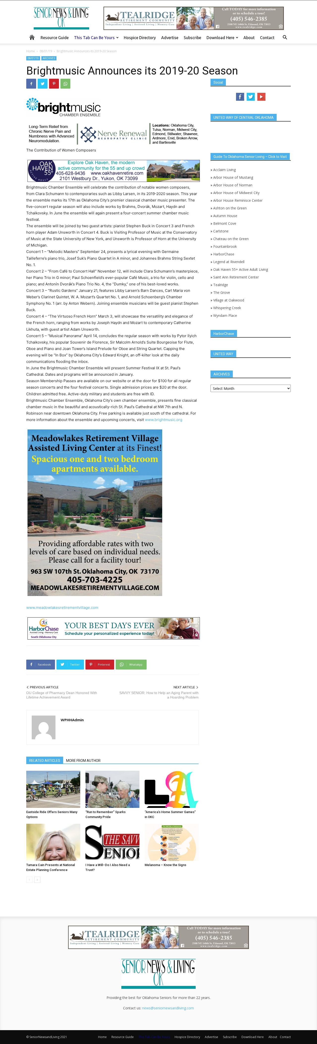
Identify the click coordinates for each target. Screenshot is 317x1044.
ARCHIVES (49, 58)
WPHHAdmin (72, 719)
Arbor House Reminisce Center (238, 200)
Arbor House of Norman (232, 185)
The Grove (221, 292)
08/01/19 (46, 51)
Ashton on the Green (230, 208)
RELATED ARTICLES (44, 761)
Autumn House (225, 215)
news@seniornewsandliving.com (168, 1008)
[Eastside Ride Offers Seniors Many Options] (53, 789)
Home (30, 51)
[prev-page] (29, 880)
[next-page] (37, 880)
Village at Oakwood (228, 300)
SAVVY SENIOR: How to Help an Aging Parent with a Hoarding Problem (159, 695)
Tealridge (221, 284)
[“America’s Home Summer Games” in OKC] (172, 789)
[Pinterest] (54, 84)
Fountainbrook (225, 246)
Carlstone (221, 231)
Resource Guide (55, 37)
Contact (267, 37)
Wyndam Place (225, 315)
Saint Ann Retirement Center (236, 277)
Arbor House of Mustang (233, 177)
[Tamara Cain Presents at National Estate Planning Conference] (53, 842)
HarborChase (223, 254)
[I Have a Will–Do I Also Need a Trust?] (112, 842)
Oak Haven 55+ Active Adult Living (240, 269)
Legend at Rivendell (228, 261)
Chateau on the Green (231, 238)
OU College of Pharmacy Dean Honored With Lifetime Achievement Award (61, 695)
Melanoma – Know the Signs (165, 865)
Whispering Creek (227, 307)
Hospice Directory (140, 37)
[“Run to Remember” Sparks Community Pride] (112, 789)
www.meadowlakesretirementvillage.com (62, 607)
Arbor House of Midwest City (236, 192)
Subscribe (192, 37)
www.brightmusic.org (163, 419)
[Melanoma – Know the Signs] (172, 842)
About (249, 37)
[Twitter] (43, 84)
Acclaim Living (224, 169)
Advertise (169, 37)
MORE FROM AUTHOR (83, 761)
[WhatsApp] (65, 84)
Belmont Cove (224, 223)
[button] (285, 38)
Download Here (220, 37)
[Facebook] (31, 84)
